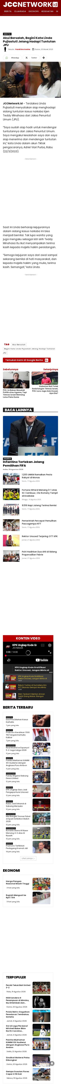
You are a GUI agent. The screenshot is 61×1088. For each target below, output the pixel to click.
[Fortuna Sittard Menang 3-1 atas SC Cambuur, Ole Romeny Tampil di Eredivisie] (11, 494)
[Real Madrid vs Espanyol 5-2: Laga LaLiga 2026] (41, 749)
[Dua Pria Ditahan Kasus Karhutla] (41, 721)
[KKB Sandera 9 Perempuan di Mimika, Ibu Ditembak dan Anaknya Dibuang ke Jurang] (41, 1002)
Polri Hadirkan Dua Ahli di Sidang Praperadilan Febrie (39, 553)
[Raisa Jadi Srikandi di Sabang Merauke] (41, 805)
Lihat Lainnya (27, 858)
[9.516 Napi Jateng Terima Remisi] (11, 509)
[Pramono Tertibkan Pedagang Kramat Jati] (41, 847)
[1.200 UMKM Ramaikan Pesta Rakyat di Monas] (11, 479)
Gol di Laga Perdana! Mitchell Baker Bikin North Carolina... (17, 1028)
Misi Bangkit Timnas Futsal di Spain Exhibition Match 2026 (18, 819)
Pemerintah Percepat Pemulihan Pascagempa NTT (39, 522)
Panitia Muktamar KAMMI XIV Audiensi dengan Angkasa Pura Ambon (17, 763)
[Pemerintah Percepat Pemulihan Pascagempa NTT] (11, 525)
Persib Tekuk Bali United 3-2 (18, 986)
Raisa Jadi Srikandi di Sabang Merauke (16, 804)
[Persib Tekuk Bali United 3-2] (41, 988)
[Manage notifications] (52, 1063)
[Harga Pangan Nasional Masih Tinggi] (41, 884)
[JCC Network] (30, 4)
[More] (44, 58)
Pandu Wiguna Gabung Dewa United (17, 777)
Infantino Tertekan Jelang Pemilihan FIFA (23, 464)
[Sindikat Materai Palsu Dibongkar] (41, 1060)
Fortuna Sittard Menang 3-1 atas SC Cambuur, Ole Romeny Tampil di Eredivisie (40, 492)
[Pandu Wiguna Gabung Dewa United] (41, 777)
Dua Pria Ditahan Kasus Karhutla (17, 720)
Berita (7, 34)
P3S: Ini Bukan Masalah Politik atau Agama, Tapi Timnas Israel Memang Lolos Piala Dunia (15, 393)
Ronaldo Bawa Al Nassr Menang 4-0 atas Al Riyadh (17, 833)
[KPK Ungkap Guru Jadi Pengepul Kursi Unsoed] (41, 791)
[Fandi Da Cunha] (5, 49)
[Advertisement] (30, 190)
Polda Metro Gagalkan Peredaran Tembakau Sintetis (18, 1014)
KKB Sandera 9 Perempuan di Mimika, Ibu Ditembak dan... (17, 1000)
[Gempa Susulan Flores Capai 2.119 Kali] (41, 1074)
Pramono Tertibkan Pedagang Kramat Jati (17, 847)
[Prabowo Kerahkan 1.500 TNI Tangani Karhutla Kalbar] (41, 735)
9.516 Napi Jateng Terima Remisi (39, 505)
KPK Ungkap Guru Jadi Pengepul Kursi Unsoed (17, 791)
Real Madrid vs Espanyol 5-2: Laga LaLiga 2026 (17, 749)
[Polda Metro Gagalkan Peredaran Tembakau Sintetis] (41, 1016)
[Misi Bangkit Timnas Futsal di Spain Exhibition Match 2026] (41, 819)
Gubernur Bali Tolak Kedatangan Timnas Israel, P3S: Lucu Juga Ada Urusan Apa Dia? (45, 389)
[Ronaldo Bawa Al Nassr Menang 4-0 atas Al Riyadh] (41, 833)
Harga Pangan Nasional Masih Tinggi (17, 882)
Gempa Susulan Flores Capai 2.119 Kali (17, 1072)
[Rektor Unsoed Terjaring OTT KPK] (11, 540)
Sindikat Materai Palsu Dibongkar (18, 1059)
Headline (7, 459)
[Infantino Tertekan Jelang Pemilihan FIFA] (30, 436)
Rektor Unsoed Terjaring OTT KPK (40, 536)
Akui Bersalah (18, 344)
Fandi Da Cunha (22, 49)
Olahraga (11, 828)
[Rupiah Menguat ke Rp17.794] (41, 898)
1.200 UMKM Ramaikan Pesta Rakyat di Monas (37, 476)
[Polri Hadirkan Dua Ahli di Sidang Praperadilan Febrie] (11, 556)
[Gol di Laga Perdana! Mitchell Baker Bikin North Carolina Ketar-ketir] (41, 1030)
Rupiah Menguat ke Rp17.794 (16, 896)
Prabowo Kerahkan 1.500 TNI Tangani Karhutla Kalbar (18, 735)
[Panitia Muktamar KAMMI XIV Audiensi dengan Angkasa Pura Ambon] (41, 763)
